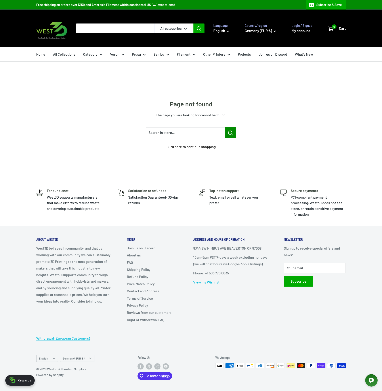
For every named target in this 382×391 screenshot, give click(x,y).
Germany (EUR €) (73, 358)
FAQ (130, 262)
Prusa (136, 54)
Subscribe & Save (329, 5)
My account (301, 30)
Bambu (158, 54)
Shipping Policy (139, 269)
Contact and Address (143, 291)
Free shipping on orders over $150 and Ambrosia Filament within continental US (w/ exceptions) (105, 5)
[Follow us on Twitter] (149, 366)
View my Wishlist (206, 282)
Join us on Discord (273, 54)
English (43, 358)
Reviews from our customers (149, 312)
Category (90, 54)
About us (134, 255)
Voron (114, 54)
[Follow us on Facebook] (141, 366)
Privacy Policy (137, 305)
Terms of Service (140, 298)
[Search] (198, 28)
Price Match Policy (141, 284)
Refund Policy (137, 276)
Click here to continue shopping (191, 147)
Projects (244, 54)
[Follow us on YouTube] (166, 366)
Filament (184, 54)
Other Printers (214, 54)
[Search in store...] (230, 132)
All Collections (64, 54)
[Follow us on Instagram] (157, 366)
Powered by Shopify (50, 375)
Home (40, 54)
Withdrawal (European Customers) (63, 338)
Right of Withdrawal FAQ (145, 320)
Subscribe (298, 281)
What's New (304, 54)
